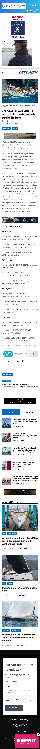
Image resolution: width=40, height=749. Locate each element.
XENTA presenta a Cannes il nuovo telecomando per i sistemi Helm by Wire (20, 385)
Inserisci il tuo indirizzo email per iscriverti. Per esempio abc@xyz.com (20, 691)
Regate (15, 128)
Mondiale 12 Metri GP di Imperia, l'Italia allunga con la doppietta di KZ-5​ (25, 421)
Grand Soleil (7, 123)
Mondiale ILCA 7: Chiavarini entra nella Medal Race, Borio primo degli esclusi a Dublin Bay (25, 450)
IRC (4, 583)
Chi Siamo (13, 720)
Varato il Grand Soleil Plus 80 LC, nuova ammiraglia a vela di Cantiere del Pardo (20, 540)
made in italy (6, 128)
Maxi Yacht (6, 630)
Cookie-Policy (23, 720)
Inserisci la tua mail (12, 681)
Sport (5, 121)
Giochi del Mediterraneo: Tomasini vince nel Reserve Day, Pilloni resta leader (25, 436)
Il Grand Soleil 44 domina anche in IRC (19, 589)
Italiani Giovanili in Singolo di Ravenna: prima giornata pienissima (23, 464)
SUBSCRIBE (14, 708)
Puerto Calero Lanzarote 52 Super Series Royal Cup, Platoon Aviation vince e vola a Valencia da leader (25, 478)
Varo (4, 533)
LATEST (11, 412)
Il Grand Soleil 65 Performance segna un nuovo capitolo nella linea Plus (18, 637)
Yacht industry (12, 533)
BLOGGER (29, 412)
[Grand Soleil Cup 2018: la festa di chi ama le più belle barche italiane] (13, 361)
